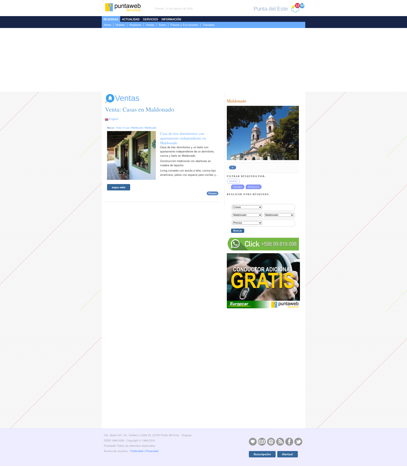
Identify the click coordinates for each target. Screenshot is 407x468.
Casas (127, 127)
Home (107, 25)
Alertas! (287, 454)
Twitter (298, 441)
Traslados (209, 25)
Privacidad (151, 451)
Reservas (110, 19)
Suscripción (262, 454)
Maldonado (137, 127)
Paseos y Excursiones (184, 25)
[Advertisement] (203, 59)
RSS (280, 441)
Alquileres (135, 25)
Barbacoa (253, 186)
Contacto (271, 441)
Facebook (289, 441)
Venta (119, 127)
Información (171, 19)
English (113, 119)
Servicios (150, 19)
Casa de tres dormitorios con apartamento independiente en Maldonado (183, 138)
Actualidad (130, 19)
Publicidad (136, 451)
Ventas (150, 25)
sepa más (118, 187)
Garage (237, 186)
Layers (262, 441)
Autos (162, 25)
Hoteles (120, 25)
